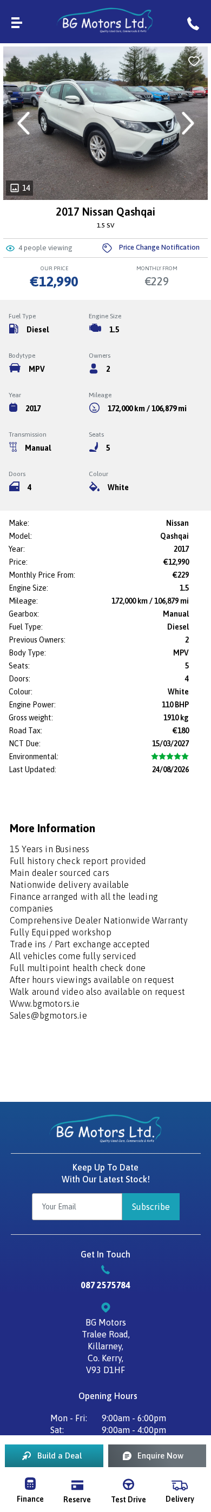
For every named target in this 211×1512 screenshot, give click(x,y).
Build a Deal (59, 1455)
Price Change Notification (159, 247)
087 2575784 (105, 1285)
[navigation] (17, 21)
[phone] (193, 21)
